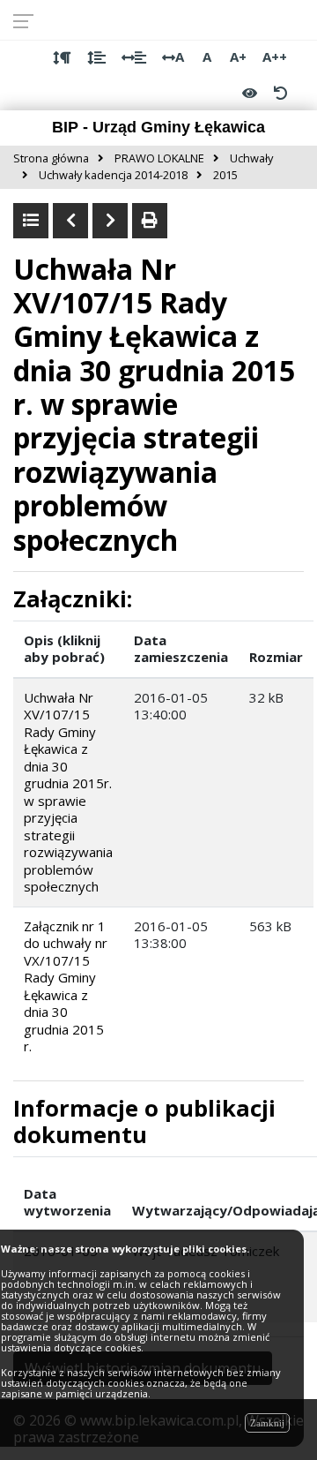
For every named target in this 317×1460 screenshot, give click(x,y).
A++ (274, 56)
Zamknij (267, 1423)
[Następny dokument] (110, 220)
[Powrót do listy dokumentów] (30, 220)
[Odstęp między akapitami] (62, 57)
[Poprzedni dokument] (70, 220)
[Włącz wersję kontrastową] (249, 92)
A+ (238, 56)
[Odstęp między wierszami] (96, 57)
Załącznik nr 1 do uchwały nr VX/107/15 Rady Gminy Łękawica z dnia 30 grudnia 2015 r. (65, 986)
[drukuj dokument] (149, 220)
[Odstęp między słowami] (133, 57)
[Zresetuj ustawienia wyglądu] (280, 92)
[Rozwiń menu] (28, 20)
